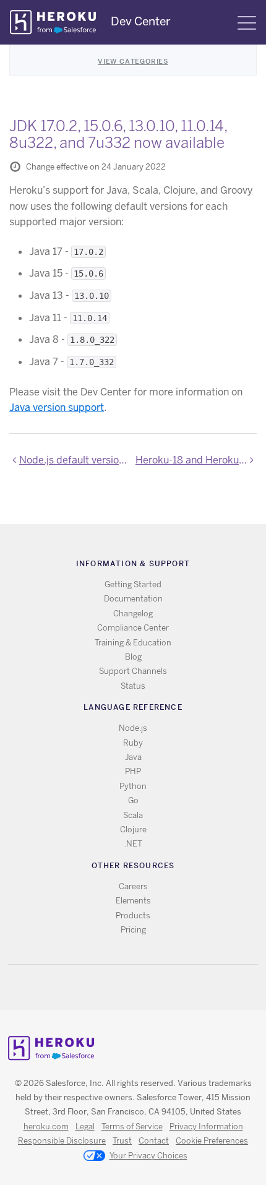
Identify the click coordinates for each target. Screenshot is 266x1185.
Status (133, 686)
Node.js (133, 728)
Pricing (133, 929)
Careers (133, 886)
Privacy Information (206, 1126)
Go (133, 800)
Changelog (133, 613)
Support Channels (133, 671)
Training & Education (133, 642)
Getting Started (133, 584)
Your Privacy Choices (148, 1155)
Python (133, 786)
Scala (133, 815)
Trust (122, 1140)
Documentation (133, 598)
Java (133, 757)
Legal (85, 1126)
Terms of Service (132, 1126)
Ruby (133, 743)
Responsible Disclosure (62, 1140)
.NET (133, 843)
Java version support (56, 407)
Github (140, 987)
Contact (154, 1140)
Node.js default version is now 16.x (75, 460)
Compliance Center (133, 627)
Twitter (122, 987)
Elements (133, 900)
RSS (104, 987)
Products (133, 915)
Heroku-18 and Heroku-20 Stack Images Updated (196, 460)
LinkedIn (158, 987)
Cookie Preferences (212, 1140)
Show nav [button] (247, 23)
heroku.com (46, 1126)
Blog (133, 656)
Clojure (133, 829)
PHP (133, 771)
